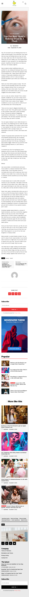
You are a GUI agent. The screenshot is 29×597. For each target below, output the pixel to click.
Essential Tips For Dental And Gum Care (12, 569)
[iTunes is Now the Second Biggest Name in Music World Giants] (5, 391)
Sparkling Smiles (5, 571)
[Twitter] (12, 293)
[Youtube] (14, 543)
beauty (7, 258)
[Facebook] (9, 293)
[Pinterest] (16, 293)
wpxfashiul (15, 45)
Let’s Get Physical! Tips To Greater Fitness (21, 264)
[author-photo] (2, 429)
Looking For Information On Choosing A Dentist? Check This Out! (7, 265)
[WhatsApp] (19, 293)
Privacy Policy (17, 313)
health (11, 258)
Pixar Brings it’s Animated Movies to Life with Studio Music (18, 377)
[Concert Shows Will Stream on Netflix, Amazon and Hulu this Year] (5, 384)
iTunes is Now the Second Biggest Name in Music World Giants (18, 391)
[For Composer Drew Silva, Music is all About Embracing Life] (5, 370)
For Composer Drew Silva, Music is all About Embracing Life (18, 370)
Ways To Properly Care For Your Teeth (11, 573)
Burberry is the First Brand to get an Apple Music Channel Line (18, 363)
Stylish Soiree (14, 33)
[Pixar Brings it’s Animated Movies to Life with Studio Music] (5, 377)
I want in (13, 309)
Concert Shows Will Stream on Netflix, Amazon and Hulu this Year (18, 384)
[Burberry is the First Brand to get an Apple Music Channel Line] (5, 363)
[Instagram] (6, 543)
